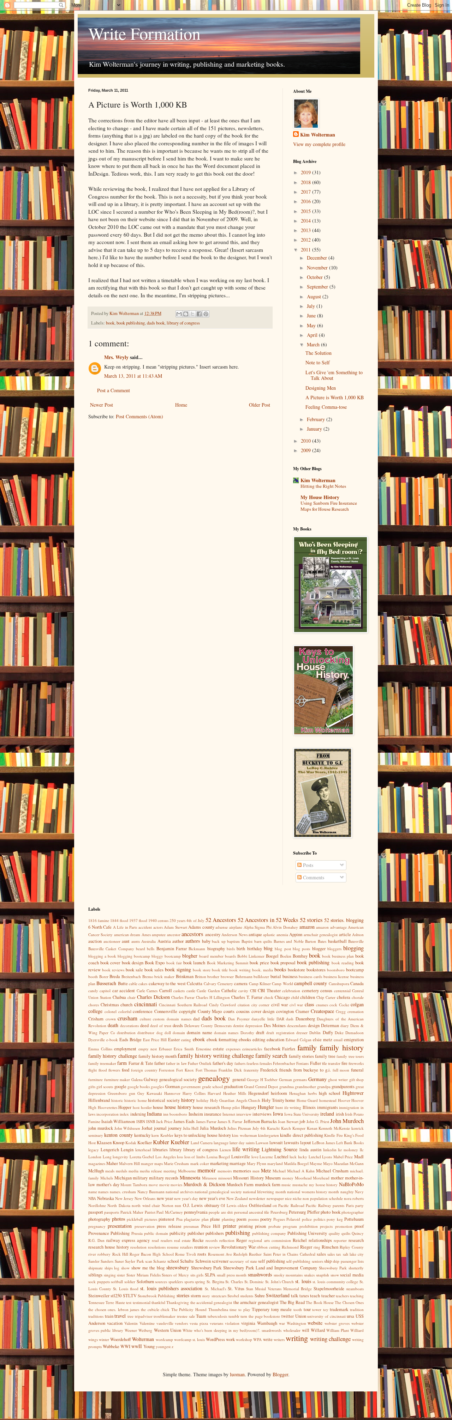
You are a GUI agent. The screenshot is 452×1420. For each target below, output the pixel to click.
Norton (167, 1205)
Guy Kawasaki (149, 1093)
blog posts (301, 948)
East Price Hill (155, 1039)
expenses (233, 1048)
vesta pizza (199, 1323)
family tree (325, 1056)
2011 (306, 249)
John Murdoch (347, 1121)
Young (149, 1346)
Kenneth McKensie (334, 1128)
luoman (237, 1374)
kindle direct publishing (301, 1135)
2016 (306, 201)
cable (133, 983)
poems (253, 1219)
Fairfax (288, 1049)
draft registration (280, 1032)
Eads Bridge (130, 1040)
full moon (341, 1070)
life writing (246, 1149)
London (94, 1156)
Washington (296, 1323)
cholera (343, 997)
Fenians (302, 1063)
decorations (129, 1025)
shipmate (95, 1267)
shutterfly (356, 1267)
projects (326, 1226)
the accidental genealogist (211, 1302)
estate (218, 1049)
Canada (357, 984)
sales (321, 1254)
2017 (306, 191)
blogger (319, 949)
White (187, 1330)
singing (110, 1275)
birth (241, 949)
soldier (129, 1281)
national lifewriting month (264, 1191)
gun (132, 1093)
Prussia (137, 1233)
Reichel (300, 1240)
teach (315, 1296)
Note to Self (317, 362)
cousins (243, 1011)
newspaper (275, 1198)
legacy (93, 1149)
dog (159, 1032)
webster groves (337, 1323)
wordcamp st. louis (189, 1339)
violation (232, 1323)
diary (344, 1025)
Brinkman (185, 976)
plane (215, 1219)
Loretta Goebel (142, 1156)
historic (117, 1100)
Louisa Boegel (218, 1156)
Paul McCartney (169, 1212)
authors (192, 940)
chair (131, 997)
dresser (302, 1032)
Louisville (240, 1157)
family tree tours (350, 1056)
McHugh (96, 1171)
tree (130, 1316)
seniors (317, 1261)
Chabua (119, 997)
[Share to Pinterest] (205, 313)
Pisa (179, 1219)
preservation (145, 1226)
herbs (312, 1093)
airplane (235, 927)
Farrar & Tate (141, 1063)
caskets (179, 990)
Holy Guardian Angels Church (235, 1100)
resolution (138, 1247)
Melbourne (187, 1170)
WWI (125, 1346)
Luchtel (281, 1157)
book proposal (283, 963)
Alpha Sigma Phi (258, 927)
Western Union (167, 1330)
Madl (359, 1157)
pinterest (166, 1219)
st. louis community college (335, 1281)
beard (140, 948)
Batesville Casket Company (111, 948)
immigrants (327, 1107)
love (254, 1156)
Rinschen (330, 1247)
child (295, 997)
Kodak (130, 1142)
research (356, 1240)
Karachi (273, 1128)
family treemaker (102, 1063)
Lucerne (266, 1156)
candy (93, 990)
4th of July (195, 920)
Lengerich (110, 1150)
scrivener (220, 1261)
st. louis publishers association (171, 1288)
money (287, 1178)
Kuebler (180, 1142)
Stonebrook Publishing (156, 1295)
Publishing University (307, 1233)
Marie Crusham (176, 1163)
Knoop (118, 1143)
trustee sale (186, 1316)
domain (179, 1032)
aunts (135, 941)
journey (175, 1128)
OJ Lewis (228, 1205)
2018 (306, 182)
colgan (357, 1004)
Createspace (322, 1011)
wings (93, 1339)
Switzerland (278, 1295)
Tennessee (96, 1302)
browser (227, 976)
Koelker (144, 1143)
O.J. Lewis (193, 1205)
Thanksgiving (177, 1302)
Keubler (166, 1135)
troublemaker (165, 1316)
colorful (124, 1011)
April (313, 335)
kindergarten (268, 1135)
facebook (272, 1049)
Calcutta (194, 984)
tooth (297, 1309)
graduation (233, 1087)
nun (178, 1205)
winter (104, 1339)
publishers (215, 1233)
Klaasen (104, 1143)
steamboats (355, 1288)
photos (118, 1218)
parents (338, 1205)
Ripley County (352, 1247)
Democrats (223, 1025)
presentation (120, 1225)
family (307, 1047)
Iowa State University (301, 1114)
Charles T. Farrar (246, 997)
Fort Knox (185, 1070)
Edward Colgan (298, 1039)
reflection (226, 1240)
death (113, 1025)
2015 (306, 211)
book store (201, 969)
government (191, 1086)
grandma (286, 1086)
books (280, 969)
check (268, 997)
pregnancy (97, 1226)
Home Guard (307, 1100)
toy (325, 1309)
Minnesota (190, 1177)
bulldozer (261, 976)
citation (244, 1004)
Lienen (225, 1149)
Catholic (229, 991)
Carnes (152, 990)
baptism (233, 941)
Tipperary (260, 1309)
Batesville (356, 941)
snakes (309, 1275)
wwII (136, 1346)
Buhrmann (243, 976)
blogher (189, 955)
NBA (92, 1198)
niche (297, 1198)
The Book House (320, 1302)
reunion (201, 1247)
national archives (179, 1191)
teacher (328, 1296)
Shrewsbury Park (206, 1268)
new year (165, 1198)
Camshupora (339, 983)
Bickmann (197, 948)
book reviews (113, 969)
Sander (94, 1261)
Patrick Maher (131, 1212)
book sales (153, 970)
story (206, 1295)
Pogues (279, 1219)
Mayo (328, 1163)
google (120, 1087)
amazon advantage (331, 927)
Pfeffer (313, 1212)
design (314, 1025)
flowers (114, 1070)
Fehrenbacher (284, 1063)
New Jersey (124, 1198)
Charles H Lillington (213, 997)
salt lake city (353, 1254)
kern (155, 1135)
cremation (355, 1011)
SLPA (210, 1275)
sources (161, 1281)
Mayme (316, 1163)
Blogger (280, 1374)
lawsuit (276, 1143)
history (188, 1100)
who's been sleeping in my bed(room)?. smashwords (238, 1330)
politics (319, 1219)
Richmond (290, 1247)
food (125, 1070)
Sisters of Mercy (175, 1275)
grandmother (305, 1086)
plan (205, 1219)
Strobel (233, 1295)
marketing (219, 1163)
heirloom (279, 1093)
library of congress (183, 323)
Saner (119, 1261)
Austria (164, 941)
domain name (199, 1033)
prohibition (308, 1226)
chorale (358, 997)
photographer (352, 1212)
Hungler (266, 1107)
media (133, 1170)
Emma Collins (100, 1048)
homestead (328, 1100)
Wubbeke (111, 1346)
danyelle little (262, 1018)
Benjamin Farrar (171, 949)
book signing (178, 969)
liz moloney (348, 1149)
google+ (157, 1086)
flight (92, 1070)
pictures (150, 1219)
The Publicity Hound (189, 1309)
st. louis (303, 1281)
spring (200, 1281)
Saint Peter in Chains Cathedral (289, 1254)
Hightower (353, 1093)
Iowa (278, 1113)
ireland (327, 1113)
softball (117, 1281)
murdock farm (267, 1185)
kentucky (142, 1135)
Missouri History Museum (257, 1178)
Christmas (110, 1005)
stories (183, 1295)
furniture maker (117, 1079)
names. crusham (123, 1191)
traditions (95, 1316)
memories (242, 1171)
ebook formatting (222, 1040)
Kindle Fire (333, 1135)
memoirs (225, 1170)
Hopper (124, 1107)
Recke (198, 1240)
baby (206, 941)
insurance (212, 1114)
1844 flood (119, 920)
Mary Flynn (256, 1163)
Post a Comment (113, 390)
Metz (266, 1170)
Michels (106, 1178)
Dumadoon (354, 1032)
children (307, 997)
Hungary (248, 1107)
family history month (157, 1056)
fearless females (259, 1063)
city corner (260, 1004)
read (155, 1240)
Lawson (262, 1142)
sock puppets (99, 1281)
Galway (151, 1079)
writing (297, 1338)
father (159, 1063)
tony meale (281, 1309)
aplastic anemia (275, 934)
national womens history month (313, 1191)
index (124, 1114)
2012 (306, 239)
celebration (291, 990)
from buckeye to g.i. (312, 1070)
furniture (95, 1079)
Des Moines (275, 1025)
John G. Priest (318, 1121)
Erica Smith (184, 1048)
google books (138, 1086)
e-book (112, 1039)
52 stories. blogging (344, 920)
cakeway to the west (167, 984)
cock (333, 1004)
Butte (123, 984)
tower (316, 1309)
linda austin (310, 1150)
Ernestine (203, 1048)
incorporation (107, 1114)
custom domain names (172, 1018)
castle (190, 990)
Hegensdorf (258, 1093)
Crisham (95, 1019)
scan (148, 1261)
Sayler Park (134, 1261)
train (109, 1316)
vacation (115, 1323)
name (92, 1191)
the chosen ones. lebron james (113, 1309)
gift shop (356, 1079)
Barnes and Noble (289, 941)
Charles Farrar (183, 997)
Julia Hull (191, 1128)
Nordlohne (97, 1205)
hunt (279, 1107)
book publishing (131, 323)
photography (99, 1219)
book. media (262, 969)
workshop (244, 1339)
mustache (300, 1184)
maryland (275, 1163)
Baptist (247, 941)
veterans (216, 1323)
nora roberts (354, 1198)
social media (352, 1275)
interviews (262, 1114)
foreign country (144, 1070)
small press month (231, 1275)
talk (294, 1296)
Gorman (172, 1087)
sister (121, 1275)
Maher (112, 1163)
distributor (145, 1032)
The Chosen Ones (349, 1302)
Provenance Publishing (109, 1233)
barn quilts (263, 941)
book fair (174, 962)
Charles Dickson (153, 997)
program (290, 1226)
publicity (178, 1233)
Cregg (341, 1011)
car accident (123, 991)
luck (293, 1156)
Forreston (166, 1070)
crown (111, 1018)
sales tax (334, 1254)
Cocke (344, 1004)
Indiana (154, 1113)
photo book (330, 1212)
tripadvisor (144, 1316)
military (140, 1178)
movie (164, 1184)
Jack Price (164, 1121)
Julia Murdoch (213, 1128)
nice (288, 1198)
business (290, 976)
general (239, 1079)
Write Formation (144, 33)
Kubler (161, 1142)
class (309, 1004)
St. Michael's (215, 1288)
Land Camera (202, 1142)
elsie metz (322, 1040)
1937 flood (138, 920)
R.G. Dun (96, 1240)
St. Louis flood (125, 1288)
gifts (91, 1086)
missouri (225, 1178)
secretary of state (243, 1261)
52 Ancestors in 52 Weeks (268, 920)
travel (120, 1315)
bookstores (316, 970)
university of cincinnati (326, 1316)
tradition (357, 1309)
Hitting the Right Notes (323, 486)
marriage (238, 1163)
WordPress (215, 1339)
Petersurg (297, 1212)
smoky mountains (288, 1275)
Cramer (302, 1011)
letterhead (143, 1149)
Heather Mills (234, 1093)
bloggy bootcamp (166, 956)
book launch (194, 963)
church (126, 1005)
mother (337, 1178)
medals (121, 1170)
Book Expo (155, 963)
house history (178, 1107)
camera (241, 984)
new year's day (186, 1198)
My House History (320, 497)
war (282, 1323)
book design (132, 963)
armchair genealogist (321, 934)
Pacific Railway (318, 1205)
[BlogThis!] (185, 313)
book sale (134, 970)
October (315, 277)
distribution (126, 1032)
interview (243, 1114)
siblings (95, 1275)
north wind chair (146, 1205)
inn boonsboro (175, 1114)
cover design (263, 1011)
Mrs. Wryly (116, 357)
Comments (313, 877)
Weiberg (145, 1330)
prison (260, 1226)
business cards (310, 976)
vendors (181, 1323)
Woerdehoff (120, 1339)
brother (213, 976)
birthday (254, 949)
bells (150, 948)
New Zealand (237, 1198)
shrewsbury (177, 1267)
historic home (135, 1100)
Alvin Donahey (285, 927)
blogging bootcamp (134, 956)
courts (229, 1011)
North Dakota (118, 1205)
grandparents (343, 1087)
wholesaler (292, 1330)
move (153, 1184)
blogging (353, 948)
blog (268, 948)
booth (93, 976)
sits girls (197, 1275)
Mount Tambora (133, 1184)
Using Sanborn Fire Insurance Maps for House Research (329, 506)
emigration (354, 1040)
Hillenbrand (99, 1100)
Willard (318, 1330)
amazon (307, 926)
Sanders (107, 1261)
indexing (138, 1114)
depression (253, 1025)
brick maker (164, 976)
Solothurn (145, 1282)
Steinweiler (98, 1296)
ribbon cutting (268, 1247)
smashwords (260, 1274)
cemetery (310, 991)
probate (274, 1226)
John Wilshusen (127, 1128)
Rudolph (240, 1254)
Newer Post (101, 404)
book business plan (338, 956)
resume (173, 1247)
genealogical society (178, 1079)
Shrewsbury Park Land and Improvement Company (270, 1268)
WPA (257, 1339)
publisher (196, 1233)
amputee (159, 934)
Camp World (282, 983)
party (359, 1205)
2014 (306, 220)
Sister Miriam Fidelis (143, 1275)
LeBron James (323, 1142)
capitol (105, 990)
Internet (228, 1114)
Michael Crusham (332, 1171)
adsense (221, 927)
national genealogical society (218, 1191)
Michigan (123, 1178)
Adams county (201, 927)
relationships (320, 1240)
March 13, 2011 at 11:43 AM (133, 375)
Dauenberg (305, 1019)
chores (93, 1004)
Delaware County (198, 1025)
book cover (110, 963)
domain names (226, 1032)
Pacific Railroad (291, 1205)
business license (336, 976)
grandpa (324, 1086)
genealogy (214, 1078)
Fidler (315, 1063)
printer (229, 1225)
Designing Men (320, 387)
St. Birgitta (215, 1281)
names (103, 1191)
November (318, 267)
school (173, 1261)
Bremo (147, 976)
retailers (186, 1247)
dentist (238, 1025)
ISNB (150, 1121)
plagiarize (192, 1219)
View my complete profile (319, 144)
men (256, 1170)
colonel (111, 1011)
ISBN (140, 1121)
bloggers (334, 948)
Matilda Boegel (296, 1163)
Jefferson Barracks (260, 1121)
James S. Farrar (230, 1121)
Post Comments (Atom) (139, 416)
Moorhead (303, 1178)
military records (163, 1178)
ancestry (212, 934)
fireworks (356, 1063)
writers (279, 1339)
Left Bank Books (350, 1142)
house (158, 1107)
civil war (279, 1005)
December (317, 257)
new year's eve (212, 1198)
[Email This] (179, 313)
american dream (127, 934)
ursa (350, 1316)
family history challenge (112, 1055)
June (312, 315)
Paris (350, 1205)
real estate (182, 1240)
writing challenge (330, 1339)
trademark (339, 1309)
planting (228, 1219)
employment (125, 1049)
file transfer (331, 1063)
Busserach (106, 983)
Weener (131, 1330)
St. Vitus (236, 1289)
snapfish (322, 1275)
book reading (343, 962)
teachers (342, 1295)
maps (158, 1163)
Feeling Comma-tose (326, 406)
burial (275, 976)
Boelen (285, 956)
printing (246, 1226)
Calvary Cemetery (218, 983)
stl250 (116, 1296)
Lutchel (315, 1156)
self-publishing (298, 1261)
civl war (296, 1004)
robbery (104, 1254)
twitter (287, 1316)
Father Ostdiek (200, 1063)
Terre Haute (115, 1302)
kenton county (118, 1134)
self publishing (271, 1261)
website (315, 1322)
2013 (306, 230)
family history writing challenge (216, 1055)
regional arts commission (270, 1240)
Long (107, 1156)
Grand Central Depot (261, 1086)
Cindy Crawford (222, 1004)
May (312, 325)
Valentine (147, 1323)
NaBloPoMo (351, 1184)
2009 (306, 450)
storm (196, 1296)
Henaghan (297, 1093)
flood (103, 1070)
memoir (206, 1170)
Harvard (214, 1093)
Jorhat (147, 1128)
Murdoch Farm (240, 1185)
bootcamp (355, 970)
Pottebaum (354, 1219)
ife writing (293, 1107)
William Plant (337, 1330)
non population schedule (323, 1198)
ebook (199, 1039)
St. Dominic (254, 1281)
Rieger (306, 1247)
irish (340, 1114)
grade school (212, 1086)
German (285, 1079)
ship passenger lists (348, 1261)
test (128, 1302)
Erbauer (165, 1048)
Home (181, 404)
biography (216, 949)
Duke (339, 1032)
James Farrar (206, 1121)
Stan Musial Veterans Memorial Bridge (279, 1288)
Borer (103, 976)
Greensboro (117, 1093)
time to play (240, 1309)
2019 (306, 172)
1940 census (158, 920)
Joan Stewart (288, 1121)
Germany (317, 1079)
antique (255, 934)
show (125, 1267)
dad (196, 1019)
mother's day (107, 1185)
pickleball (135, 1219)
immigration (349, 1107)
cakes (142, 983)
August (314, 296)
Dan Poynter (239, 1018)
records (212, 1240)
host (136, 1107)
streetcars (219, 1295)
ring (317, 1247)
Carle (141, 990)
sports (189, 1281)
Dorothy (247, 1032)
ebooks (245, 1040)
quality (334, 1233)
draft (260, 1033)
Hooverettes (107, 1107)
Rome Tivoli (185, 1254)
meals (109, 1170)
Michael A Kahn (301, 1170)
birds (231, 948)
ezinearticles (252, 1048)
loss (180, 1156)
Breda (114, 976)
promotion (343, 1226)
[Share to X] (192, 313)
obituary (211, 1205)
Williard (357, 1330)
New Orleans (145, 1198)
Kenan (312, 1128)
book (110, 323)
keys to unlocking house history (202, 1135)
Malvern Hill (129, 1163)
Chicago (282, 997)
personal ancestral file (251, 1212)
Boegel (272, 956)
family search (271, 1055)
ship (328, 1261)
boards (230, 956)
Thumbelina (218, 1309)
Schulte (187, 1261)
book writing (240, 969)
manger (147, 1163)
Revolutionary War (238, 1247)
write (268, 1339)
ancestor (173, 934)
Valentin (131, 1323)
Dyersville (96, 1039)
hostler (146, 1107)
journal (160, 1128)
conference (143, 1011)
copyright (187, 1011)
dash (289, 1018)
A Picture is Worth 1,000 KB (334, 397)
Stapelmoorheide (329, 1289)
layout (305, 1143)
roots (201, 1254)
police (307, 1219)
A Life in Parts (125, 927)
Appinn (295, 934)
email (338, 1039)
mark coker (199, 1163)
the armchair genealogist (256, 1302)
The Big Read (292, 1302)
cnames (322, 1004)
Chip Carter (325, 997)
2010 (306, 440)
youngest (163, 1346)
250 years (177, 920)
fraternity (251, 1070)
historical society (164, 1100)
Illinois (309, 1107)
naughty (347, 1191)
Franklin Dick (230, 1070)
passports (111, 1212)
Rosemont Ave (220, 1254)
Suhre (260, 1296)
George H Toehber (262, 1079)
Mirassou (209, 1178)
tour (307, 1309)
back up (219, 941)
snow (335, 1275)
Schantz (159, 1261)
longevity (120, 1156)
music (286, 1184)
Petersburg (279, 1212)
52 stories (311, 920)
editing (258, 1040)
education (275, 1040)
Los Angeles (165, 1156)
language (221, 1142)
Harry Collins (194, 1093)
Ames (146, 934)
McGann (357, 1163)
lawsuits (291, 1143)
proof (359, 1226)
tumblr (233, 1316)
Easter (174, 1040)
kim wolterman (244, 1135)
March (314, 344)
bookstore (296, 970)
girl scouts (104, 1086)
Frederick (269, 1070)
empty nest (147, 1048)
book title (220, 969)
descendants (297, 1025)
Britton (200, 976)
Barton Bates (315, 941)
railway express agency (128, 1240)
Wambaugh (267, 1323)
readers (166, 1240)
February (316, 419)
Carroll (165, 991)
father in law (176, 1063)
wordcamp (164, 1339)
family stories (301, 1056)
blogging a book (102, 956)
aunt (126, 941)
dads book (156, 323)
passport (95, 1212)
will (305, 1330)
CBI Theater (269, 991)
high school (329, 1093)
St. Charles (234, 1281)
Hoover (344, 1100)
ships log (112, 1267)
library (176, 1150)
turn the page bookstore (260, 1316)
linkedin (330, 1149)
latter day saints (242, 1142)
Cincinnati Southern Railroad (183, 1004)
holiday (202, 1100)
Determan (330, 1025)
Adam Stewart (175, 927)
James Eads (184, 1121)
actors (158, 927)
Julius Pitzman (239, 1128)
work (230, 1339)
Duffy (328, 1033)
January (315, 428)
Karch (286, 1128)
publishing (237, 1232)
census (326, 991)
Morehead (321, 1178)
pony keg (335, 1219)
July (311, 306)
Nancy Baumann (151, 1191)
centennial (342, 990)
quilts (345, 1233)
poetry (266, 1219)
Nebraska (105, 1198)
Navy (359, 1191)
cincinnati (145, 1004)
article (345, 934)
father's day (223, 1063)
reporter (340, 1240)
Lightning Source (279, 1149)
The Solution (318, 353)
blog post (283, 948)
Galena (137, 1079)
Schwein (203, 1261)
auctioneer (111, 941)
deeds (178, 1025)
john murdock (100, 1128)
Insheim (196, 1114)
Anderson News (234, 934)
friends (285, 1070)
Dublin (315, 1032)
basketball (337, 941)
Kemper (298, 1128)
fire (344, 1063)
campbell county (310, 983)
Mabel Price (343, 1156)
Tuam (201, 1316)
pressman (191, 1226)
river (92, 1254)
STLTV (130, 1296)
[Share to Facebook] (199, 313)
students (246, 1295)
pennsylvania (196, 1212)
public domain (156, 1233)
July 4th (259, 1128)
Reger (241, 1240)
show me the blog (148, 1268)
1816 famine (98, 920)
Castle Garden (208, 990)
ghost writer (338, 1079)
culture (145, 1018)
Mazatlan (341, 1163)
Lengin (127, 1150)
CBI (253, 990)
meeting (170, 1170)
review (214, 1247)
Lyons (327, 1156)
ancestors (192, 934)
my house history (323, 1184)
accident (145, 927)
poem (241, 1219)
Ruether (255, 1254)
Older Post (259, 404)
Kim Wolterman (317, 134)
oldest (242, 1205)
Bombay (300, 956)
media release (151, 1170)
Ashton (358, 934)
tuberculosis (217, 1316)
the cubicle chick (155, 1309)
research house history (108, 1247)
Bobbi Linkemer (250, 956)
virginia (248, 1323)
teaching (357, 1295)
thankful (158, 1302)
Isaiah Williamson (118, 1121)
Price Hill (210, 1226)
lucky (302, 1156)
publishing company (269, 1233)
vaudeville (164, 1323)
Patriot (150, 1212)
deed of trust (160, 1025)
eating (186, 1039)
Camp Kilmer (260, 983)
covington (285, 1011)
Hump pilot (230, 1107)
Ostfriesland (260, 1205)
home (290, 1100)
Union (300, 1316)
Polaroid (293, 1219)
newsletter (257, 1198)
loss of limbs (194, 1156)
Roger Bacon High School (152, 1254)
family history (342, 1047)
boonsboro (336, 969)
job (302, 1121)
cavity (243, 990)
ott (275, 1205)
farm (122, 1063)
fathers (239, 1063)
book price (259, 963)
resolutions (157, 1247)
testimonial (141, 1302)
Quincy (358, 1233)
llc (362, 1149)
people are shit (221, 1212)
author (178, 941)
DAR (280, 1018)
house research (206, 1107)
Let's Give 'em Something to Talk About (334, 375)
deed (144, 1025)
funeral (357, 1070)
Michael (279, 1170)
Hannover (172, 1093)
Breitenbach (131, 976)
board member (211, 956)
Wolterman (143, 1339)
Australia (148, 941)
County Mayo (210, 1011)
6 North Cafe (100, 927)
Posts (307, 865)
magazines (96, 1163)
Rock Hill (120, 1254)
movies (176, 1184)
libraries (160, 1150)
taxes (304, 1296)
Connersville (165, 1011)
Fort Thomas (206, 1070)
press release (169, 1226)
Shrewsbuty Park (333, 1267)
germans (300, 1079)
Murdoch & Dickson (204, 1184)
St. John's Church (279, 1281)
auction (95, 941)
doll (168, 1032)
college (95, 1011)
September (318, 286)
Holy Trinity (273, 1100)
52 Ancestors (221, 920)
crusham (127, 1018)
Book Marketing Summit (227, 962)
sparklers (175, 1281)
